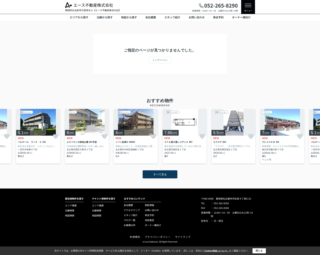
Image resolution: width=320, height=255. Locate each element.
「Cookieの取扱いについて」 (215, 251)
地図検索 (69, 215)
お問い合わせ (197, 17)
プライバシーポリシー (157, 236)
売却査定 (149, 220)
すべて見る (160, 174)
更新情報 (149, 205)
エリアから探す (79, 17)
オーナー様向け (241, 17)
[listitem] (86, 136)
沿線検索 (69, 210)
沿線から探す (105, 17)
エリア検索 (71, 205)
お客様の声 (129, 225)
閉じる (259, 250)
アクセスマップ (132, 210)
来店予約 (218, 17)
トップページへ (160, 60)
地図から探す (129, 17)
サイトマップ (182, 236)
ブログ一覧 (129, 220)
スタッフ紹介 (172, 17)
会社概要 (150, 17)
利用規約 (135, 236)
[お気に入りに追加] (7, 136)
